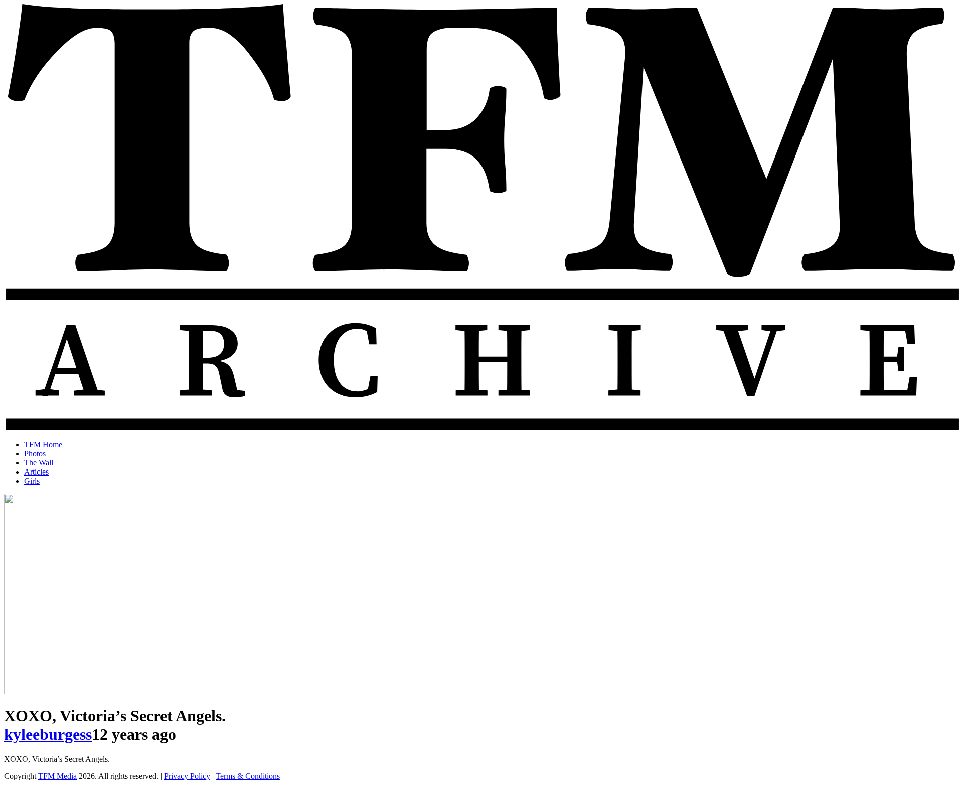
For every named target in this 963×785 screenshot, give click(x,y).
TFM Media (57, 776)
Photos (35, 453)
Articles (36, 471)
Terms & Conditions (248, 776)
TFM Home (43, 444)
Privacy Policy (187, 776)
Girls (32, 481)
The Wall (38, 462)
